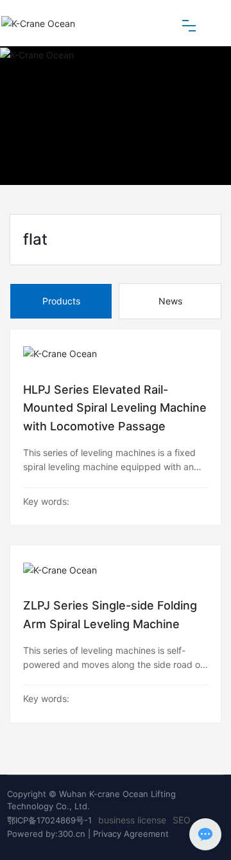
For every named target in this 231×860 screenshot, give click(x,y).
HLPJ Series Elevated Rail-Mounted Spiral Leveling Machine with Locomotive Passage (115, 408)
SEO (182, 819)
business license (132, 819)
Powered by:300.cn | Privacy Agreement (88, 834)
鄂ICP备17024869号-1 (49, 820)
